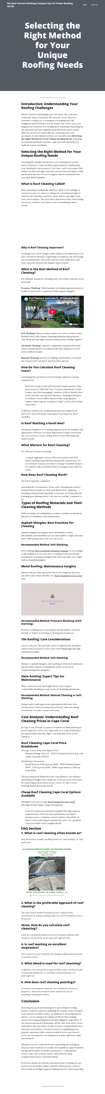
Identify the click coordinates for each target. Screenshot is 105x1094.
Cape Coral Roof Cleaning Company (51, 550)
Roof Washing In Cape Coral (61, 802)
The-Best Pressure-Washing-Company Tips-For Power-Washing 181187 (40, 5)
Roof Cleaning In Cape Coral (68, 575)
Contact (94, 5)
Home (85, 5)
